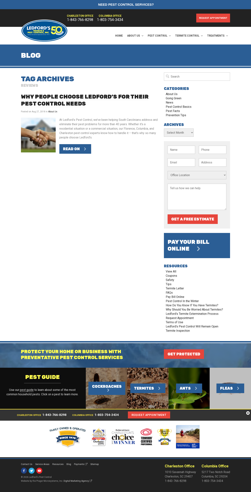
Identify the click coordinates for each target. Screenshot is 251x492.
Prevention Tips (176, 115)
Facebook (24, 471)
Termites (144, 388)
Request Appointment (213, 18)
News (169, 102)
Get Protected (184, 354)
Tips (168, 284)
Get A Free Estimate (192, 219)
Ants (185, 388)
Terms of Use (174, 322)
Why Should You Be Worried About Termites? (194, 309)
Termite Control (187, 35)
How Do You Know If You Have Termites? (192, 305)
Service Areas (42, 464)
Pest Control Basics (178, 106)
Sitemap (94, 464)
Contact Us (26, 464)
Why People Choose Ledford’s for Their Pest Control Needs (84, 100)
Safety (170, 280)
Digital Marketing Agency (76, 481)
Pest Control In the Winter (182, 301)
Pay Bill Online (175, 297)
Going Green (173, 98)
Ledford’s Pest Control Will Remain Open (192, 326)
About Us (133, 35)
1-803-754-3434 (110, 20)
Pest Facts (173, 111)
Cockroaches (107, 386)
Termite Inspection (178, 330)
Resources (58, 464)
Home (119, 35)
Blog (69, 464)
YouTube (39, 471)
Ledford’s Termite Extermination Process (192, 313)
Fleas (226, 388)
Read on (71, 149)
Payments (79, 464)
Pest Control (157, 35)
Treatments (216, 35)
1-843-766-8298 (80, 20)
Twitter (32, 471)
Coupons (171, 275)
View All (171, 271)
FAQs (169, 292)
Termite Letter (175, 288)
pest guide (27, 390)
